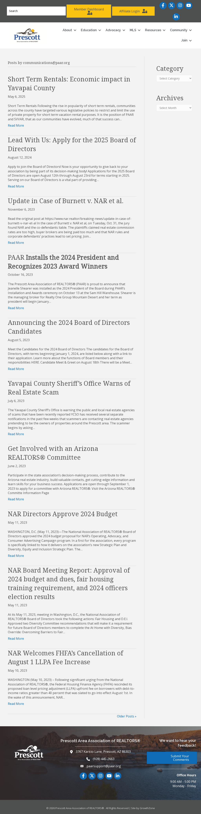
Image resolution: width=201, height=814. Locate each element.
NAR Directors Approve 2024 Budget (63, 514)
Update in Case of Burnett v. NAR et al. (65, 200)
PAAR (63, 261)
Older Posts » (126, 716)
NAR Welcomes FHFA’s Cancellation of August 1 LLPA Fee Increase (65, 657)
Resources (153, 30)
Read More (16, 125)
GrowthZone (147, 808)
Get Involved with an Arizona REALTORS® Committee (53, 452)
